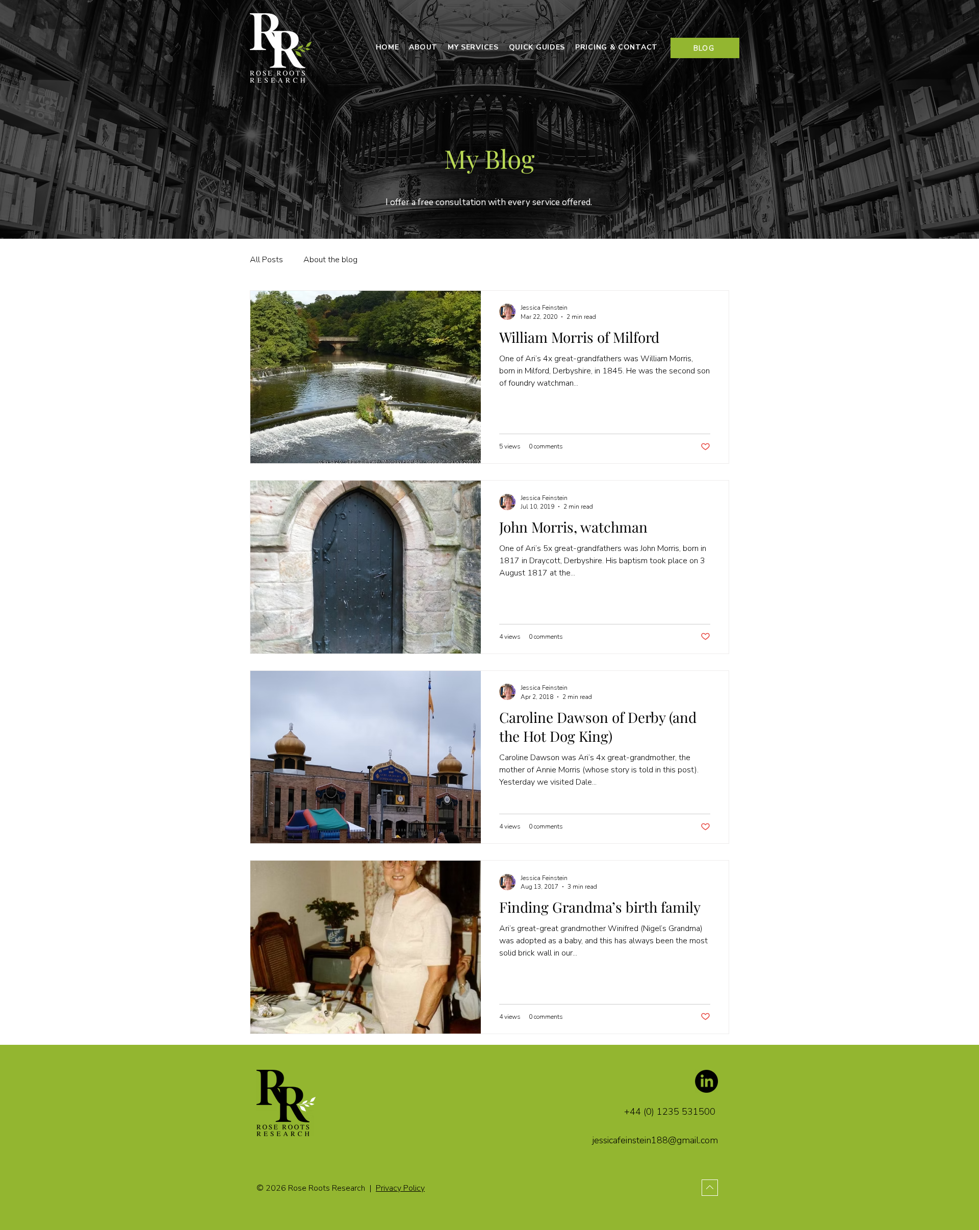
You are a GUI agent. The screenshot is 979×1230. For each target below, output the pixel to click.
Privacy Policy (400, 1188)
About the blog (330, 259)
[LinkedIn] (706, 1081)
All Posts (266, 259)
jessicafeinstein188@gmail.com (655, 1140)
